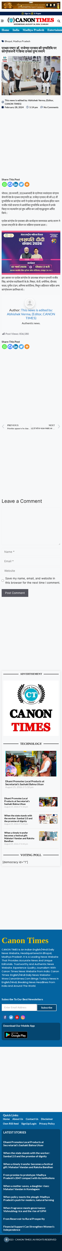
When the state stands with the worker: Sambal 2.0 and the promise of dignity (18, 818)
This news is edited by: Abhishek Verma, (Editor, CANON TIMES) (31, 314)
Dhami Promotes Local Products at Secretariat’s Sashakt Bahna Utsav (24, 783)
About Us (17, 1118)
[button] (58, 21)
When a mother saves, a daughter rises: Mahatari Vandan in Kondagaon (26, 1187)
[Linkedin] (15, 184)
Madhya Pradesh (33, 30)
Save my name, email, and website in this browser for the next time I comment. (32, 580)
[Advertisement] (31, 143)
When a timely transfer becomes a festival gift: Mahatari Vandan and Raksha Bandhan (19, 836)
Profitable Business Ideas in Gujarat (23, 992)
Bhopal (8, 41)
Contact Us (32, 1118)
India (16, 30)
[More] (26, 184)
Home (5, 30)
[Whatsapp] (4, 184)
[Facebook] (10, 184)
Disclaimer (47, 1118)
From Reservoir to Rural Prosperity (24, 1218)
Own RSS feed (11, 1123)
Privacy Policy (47, 1123)
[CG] (31, 273)
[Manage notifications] (6, 1239)
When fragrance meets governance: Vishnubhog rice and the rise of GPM (24, 1209)
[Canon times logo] (31, 735)
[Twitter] (21, 184)
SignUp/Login (29, 1123)
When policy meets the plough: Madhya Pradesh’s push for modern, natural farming (28, 1198)
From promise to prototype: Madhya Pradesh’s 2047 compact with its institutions (29, 1176)
